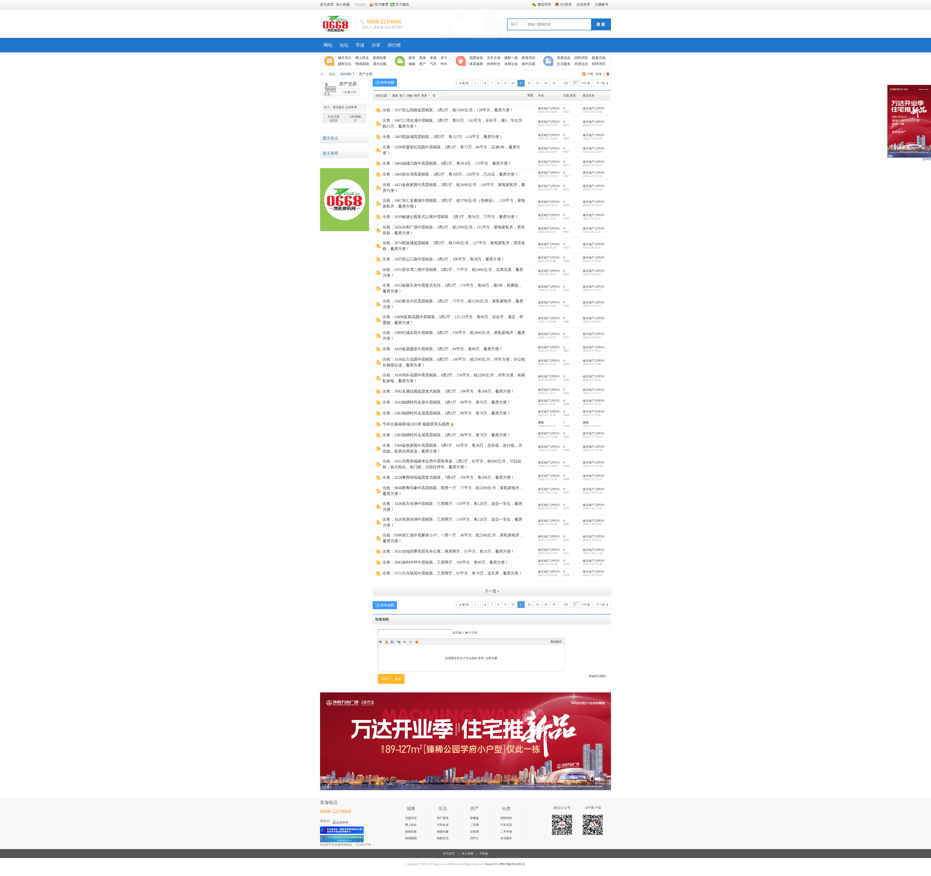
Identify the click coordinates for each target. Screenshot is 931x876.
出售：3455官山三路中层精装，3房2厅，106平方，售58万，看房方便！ (444, 259)
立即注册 (491, 658)
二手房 (474, 825)
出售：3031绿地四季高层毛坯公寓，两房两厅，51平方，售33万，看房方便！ (448, 551)
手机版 (483, 853)
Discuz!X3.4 (492, 864)
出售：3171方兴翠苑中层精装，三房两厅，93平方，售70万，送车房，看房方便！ (452, 573)
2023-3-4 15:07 (592, 337)
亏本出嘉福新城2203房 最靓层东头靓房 (416, 424)
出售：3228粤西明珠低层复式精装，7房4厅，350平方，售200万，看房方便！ (448, 477)
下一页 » (492, 591)
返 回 (465, 83)
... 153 (564, 83)
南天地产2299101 (549, 108)
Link (398, 641)
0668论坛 (322, 74)
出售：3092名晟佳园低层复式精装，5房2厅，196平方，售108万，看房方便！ (448, 391)
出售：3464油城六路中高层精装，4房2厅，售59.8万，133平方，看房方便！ (447, 163)
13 (537, 83)
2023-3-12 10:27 (592, 165)
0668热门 (347, 74)
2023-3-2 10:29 (592, 379)
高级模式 (556, 641)
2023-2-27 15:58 (592, 436)
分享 (376, 45)
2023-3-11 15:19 (592, 176)
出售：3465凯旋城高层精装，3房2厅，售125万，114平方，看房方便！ (443, 137)
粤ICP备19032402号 (512, 864)
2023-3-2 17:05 (592, 364)
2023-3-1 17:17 (592, 393)
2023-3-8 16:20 (592, 247)
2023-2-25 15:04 (592, 575)
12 (529, 83)
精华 (417, 95)
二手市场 (506, 831)
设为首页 (449, 853)
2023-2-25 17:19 (592, 553)
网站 (328, 45)
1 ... (476, 83)
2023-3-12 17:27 (592, 125)
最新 (395, 95)
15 (554, 83)
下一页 (600, 83)
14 (545, 83)
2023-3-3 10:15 (592, 350)
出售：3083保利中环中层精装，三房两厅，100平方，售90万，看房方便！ (446, 562)
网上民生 (411, 825)
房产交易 (365, 74)
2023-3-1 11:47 (592, 404)
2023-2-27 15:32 (592, 450)
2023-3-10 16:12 (592, 205)
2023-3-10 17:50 (592, 189)
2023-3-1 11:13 (592, 425)
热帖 (410, 95)
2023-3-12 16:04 (592, 138)
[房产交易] (330, 95)
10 (512, 83)
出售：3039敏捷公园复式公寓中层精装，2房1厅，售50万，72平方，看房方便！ (450, 217)
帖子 (514, 24)
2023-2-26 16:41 (592, 524)
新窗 (530, 95)
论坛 (344, 45)
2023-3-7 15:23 (592, 290)
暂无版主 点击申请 (345, 107)
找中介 (474, 838)
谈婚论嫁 (443, 831)
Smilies (416, 641)
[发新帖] (385, 83)
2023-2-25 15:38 (592, 564)
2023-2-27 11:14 (592, 479)
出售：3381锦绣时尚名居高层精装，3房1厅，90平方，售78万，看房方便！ (447, 413)
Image (392, 641)
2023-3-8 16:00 (592, 261)
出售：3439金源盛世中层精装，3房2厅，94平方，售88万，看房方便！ (443, 349)
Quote (404, 641)
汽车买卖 (506, 825)
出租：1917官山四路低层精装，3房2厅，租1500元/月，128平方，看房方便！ (448, 110)
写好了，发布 (391, 679)
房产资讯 (443, 818)
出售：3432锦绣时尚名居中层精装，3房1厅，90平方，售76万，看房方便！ (447, 402)
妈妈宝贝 (443, 838)
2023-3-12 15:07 (592, 151)
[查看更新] (433, 95)
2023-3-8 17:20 (592, 231)
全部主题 (381, 95)
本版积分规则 (597, 676)
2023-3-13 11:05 (592, 111)
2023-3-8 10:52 (592, 274)
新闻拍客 (411, 831)
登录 (481, 658)
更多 (424, 95)
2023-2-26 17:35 (592, 492)
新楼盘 (474, 818)
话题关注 (411, 818)
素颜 (541, 422)
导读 (360, 45)
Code (410, 641)
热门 (402, 95)
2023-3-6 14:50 (592, 305)
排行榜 (394, 45)
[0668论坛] (336, 30)
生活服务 (506, 838)
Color (386, 641)
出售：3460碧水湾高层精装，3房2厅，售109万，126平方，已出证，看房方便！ (450, 174)
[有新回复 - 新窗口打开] (379, 111)
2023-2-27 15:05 (592, 465)
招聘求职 (506, 818)
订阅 (590, 74)
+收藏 (349, 92)
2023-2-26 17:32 (592, 508)
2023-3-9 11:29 (592, 218)
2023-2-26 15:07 (592, 539)
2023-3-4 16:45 (592, 321)
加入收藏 (467, 853)
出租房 (474, 831)
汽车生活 (443, 825)
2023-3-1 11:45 (592, 415)
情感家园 (411, 838)
